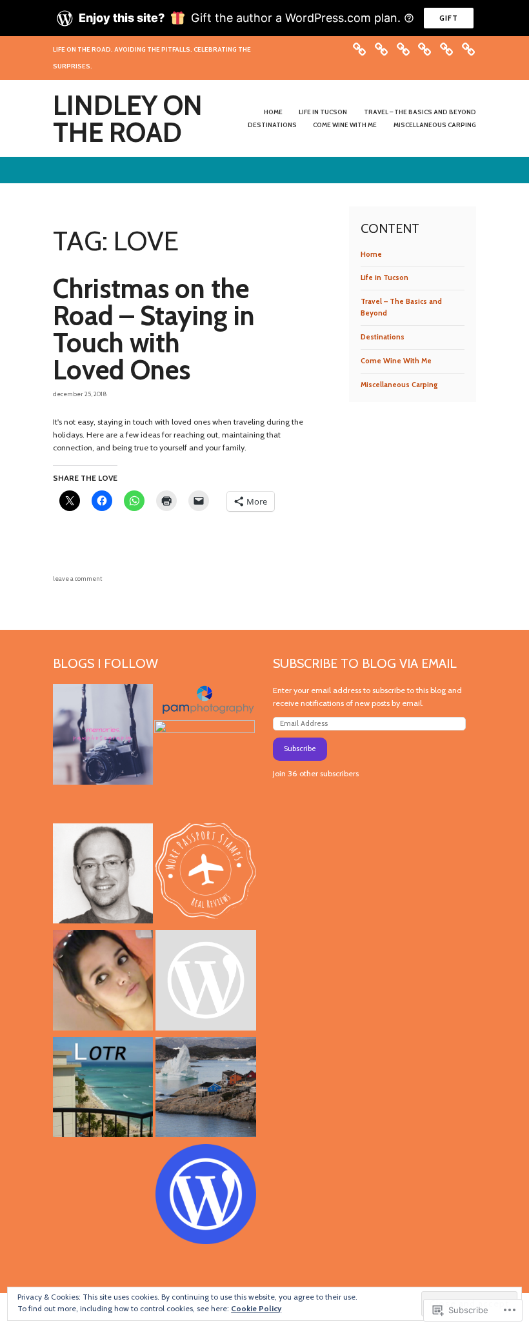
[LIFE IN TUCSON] (381, 48)
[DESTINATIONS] (424, 48)
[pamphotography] (103, 736)
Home (273, 112)
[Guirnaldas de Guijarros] (103, 982)
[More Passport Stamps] (205, 875)
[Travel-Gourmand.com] (205, 1089)
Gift (448, 18)
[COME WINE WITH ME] (446, 48)
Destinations (272, 124)
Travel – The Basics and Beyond (420, 112)
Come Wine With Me (345, 124)
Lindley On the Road (128, 118)
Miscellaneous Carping (435, 124)
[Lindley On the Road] (103, 1089)
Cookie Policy (256, 1308)
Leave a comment (77, 578)
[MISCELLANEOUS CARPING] (468, 48)
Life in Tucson (323, 112)
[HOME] (359, 48)
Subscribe (300, 748)
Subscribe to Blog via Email (365, 663)
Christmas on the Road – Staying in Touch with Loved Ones (154, 329)
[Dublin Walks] (205, 982)
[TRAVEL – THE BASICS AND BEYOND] (403, 48)
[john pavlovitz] (103, 875)
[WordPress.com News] (205, 1196)
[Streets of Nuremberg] (204, 770)
